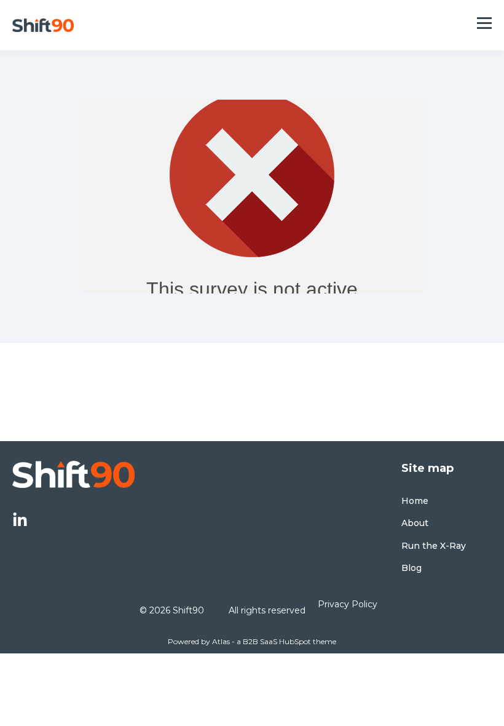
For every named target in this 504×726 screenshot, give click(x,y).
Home (414, 501)
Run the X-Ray (433, 546)
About (414, 523)
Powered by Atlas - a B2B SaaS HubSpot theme (252, 641)
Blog (411, 568)
